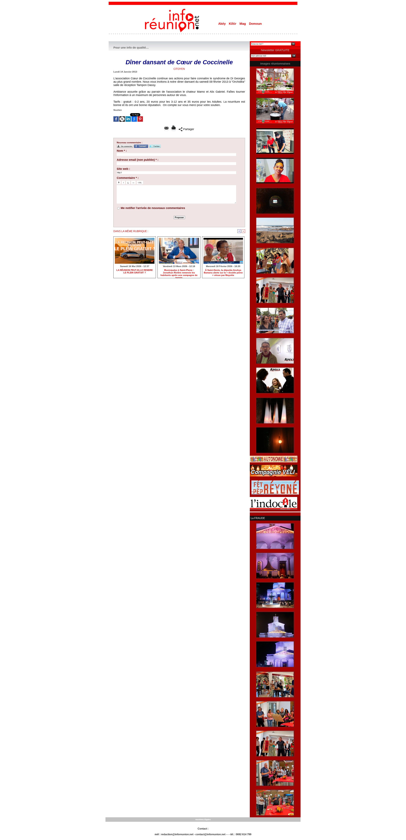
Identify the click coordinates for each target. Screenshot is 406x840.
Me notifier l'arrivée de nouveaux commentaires (153, 208)
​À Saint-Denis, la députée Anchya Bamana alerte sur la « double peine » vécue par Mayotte (223, 272)
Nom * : (122, 150)
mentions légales (203, 819)
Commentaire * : (128, 177)
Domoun (255, 23)
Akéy (222, 23)
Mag (243, 23)
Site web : (123, 168)
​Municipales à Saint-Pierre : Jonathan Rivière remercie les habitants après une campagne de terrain (178, 273)
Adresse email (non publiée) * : (137, 159)
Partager (188, 129)
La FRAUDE (258, 518)
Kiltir (233, 23)
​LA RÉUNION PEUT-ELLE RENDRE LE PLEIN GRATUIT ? (134, 271)
